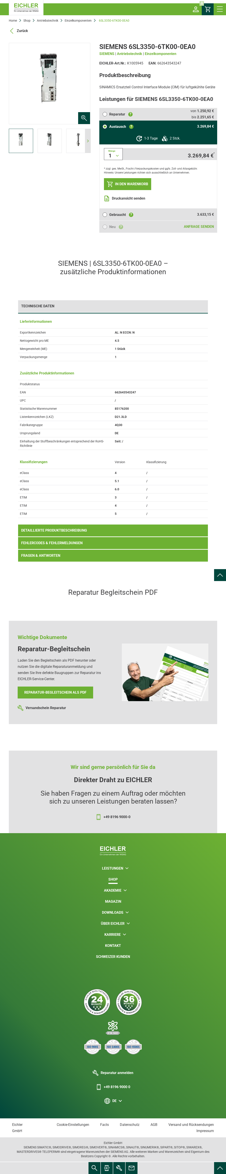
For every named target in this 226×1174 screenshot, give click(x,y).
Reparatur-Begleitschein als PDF (55, 692)
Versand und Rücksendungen (191, 1125)
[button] (196, 9)
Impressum (205, 1131)
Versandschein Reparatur (46, 708)
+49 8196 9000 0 (117, 1087)
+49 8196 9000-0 (117, 817)
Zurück (22, 31)
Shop (26, 20)
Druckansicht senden (128, 198)
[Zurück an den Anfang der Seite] (220, 575)
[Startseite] (26, 7)
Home (13, 20)
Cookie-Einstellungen (73, 1125)
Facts (104, 1125)
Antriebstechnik (47, 20)
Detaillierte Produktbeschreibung (54, 530)
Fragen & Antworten (40, 555)
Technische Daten (37, 306)
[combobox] (113, 154)
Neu (115, 227)
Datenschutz (129, 1125)
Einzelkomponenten (78, 20)
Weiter (82, 83)
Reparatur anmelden (117, 1073)
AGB (154, 1125)
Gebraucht (120, 215)
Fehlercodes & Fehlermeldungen (52, 543)
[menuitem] (220, 575)
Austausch (120, 127)
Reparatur (120, 114)
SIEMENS (106, 54)
